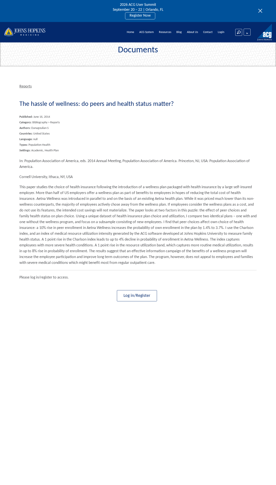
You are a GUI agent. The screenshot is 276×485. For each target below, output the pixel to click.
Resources (165, 32)
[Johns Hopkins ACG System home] (265, 32)
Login (221, 32)
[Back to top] (265, 476)
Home (130, 32)
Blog (179, 32)
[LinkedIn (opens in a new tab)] (247, 32)
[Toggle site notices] (261, 11)
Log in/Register (137, 296)
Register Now (140, 16)
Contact (208, 32)
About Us (192, 32)
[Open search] (238, 32)
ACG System (146, 32)
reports (25, 86)
